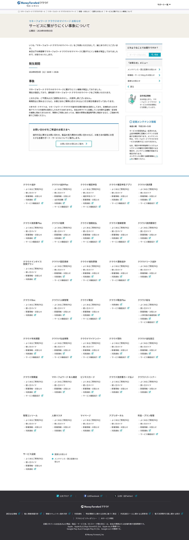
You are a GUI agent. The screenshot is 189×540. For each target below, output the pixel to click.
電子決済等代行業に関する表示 (167, 514)
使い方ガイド (31, 192)
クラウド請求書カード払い (121, 376)
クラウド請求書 (145, 184)
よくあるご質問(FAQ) (34, 189)
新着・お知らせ (84, 11)
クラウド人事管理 (60, 299)
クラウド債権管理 (117, 223)
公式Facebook (93, 496)
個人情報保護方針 (31, 514)
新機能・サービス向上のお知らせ (141, 75)
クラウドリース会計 (147, 261)
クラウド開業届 (30, 376)
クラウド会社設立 (146, 338)
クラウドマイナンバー (90, 338)
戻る (132, 86)
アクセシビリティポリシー (86, 518)
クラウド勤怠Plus (117, 299)
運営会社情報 (11, 514)
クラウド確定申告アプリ (120, 184)
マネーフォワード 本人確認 (64, 376)
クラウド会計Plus (60, 184)
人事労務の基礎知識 (148, 315)
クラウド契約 (115, 338)
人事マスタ (57, 415)
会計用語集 (58, 199)
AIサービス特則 (107, 518)
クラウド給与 (144, 299)
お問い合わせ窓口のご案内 (71, 143)
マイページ (85, 415)
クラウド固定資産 (60, 261)
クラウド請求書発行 (147, 223)
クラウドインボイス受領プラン (32, 262)
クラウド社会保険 (60, 338)
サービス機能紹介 (33, 203)
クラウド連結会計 (117, 261)
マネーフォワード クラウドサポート (32, 11)
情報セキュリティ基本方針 (56, 514)
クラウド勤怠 (86, 299)
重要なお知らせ (97, 11)
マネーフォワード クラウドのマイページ (62, 11)
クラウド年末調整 (31, 338)
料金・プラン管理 (146, 415)
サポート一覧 (162, 4)
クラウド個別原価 (88, 261)
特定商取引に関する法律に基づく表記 (101, 514)
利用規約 (29, 199)
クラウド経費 (58, 223)
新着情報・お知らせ (34, 196)
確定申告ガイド (89, 196)
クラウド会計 (29, 184)
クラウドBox (29, 299)
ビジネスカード (87, 376)
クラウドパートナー (147, 376)
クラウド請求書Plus (32, 223)
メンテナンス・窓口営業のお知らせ (142, 69)
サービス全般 (29, 453)
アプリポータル (116, 415)
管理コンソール (30, 415)
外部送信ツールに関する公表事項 (133, 514)
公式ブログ (64, 496)
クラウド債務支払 (88, 223)
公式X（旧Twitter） (126, 496)
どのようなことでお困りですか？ (142, 47)
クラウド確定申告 (88, 184)
